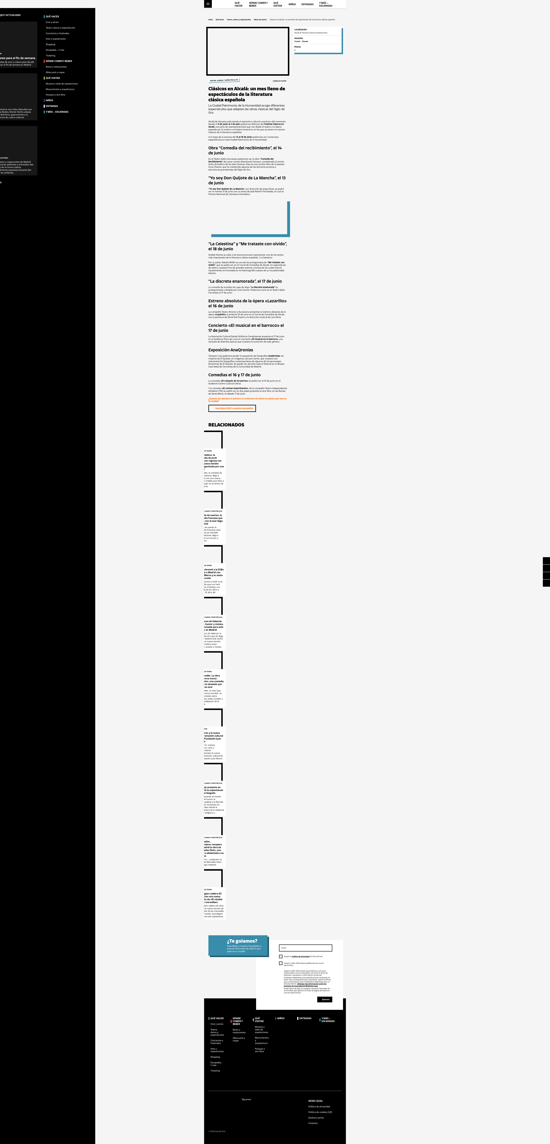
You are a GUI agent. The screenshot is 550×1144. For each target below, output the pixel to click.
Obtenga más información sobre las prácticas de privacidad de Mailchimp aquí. (305, 985)
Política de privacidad (319, 1106)
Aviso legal (315, 1101)
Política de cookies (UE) (320, 1112)
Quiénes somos (316, 1117)
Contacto (313, 1123)
